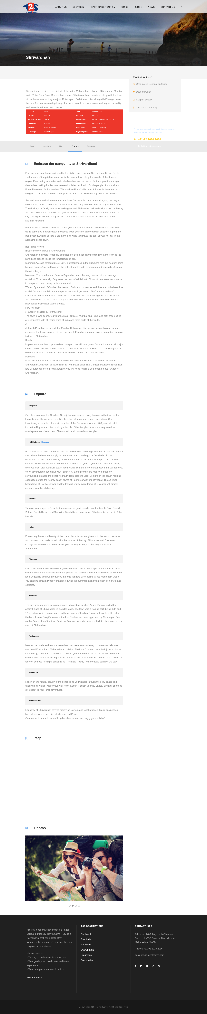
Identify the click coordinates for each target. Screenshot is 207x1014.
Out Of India (87, 949)
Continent (86, 934)
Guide (125, 7)
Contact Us (168, 7)
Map (61, 146)
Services (78, 7)
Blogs (138, 7)
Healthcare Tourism (102, 7)
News (151, 7)
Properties (86, 955)
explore (47, 146)
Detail (32, 146)
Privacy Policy (34, 977)
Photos (75, 146)
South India (87, 960)
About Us (61, 7)
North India (86, 944)
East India (86, 939)
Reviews (91, 146)
